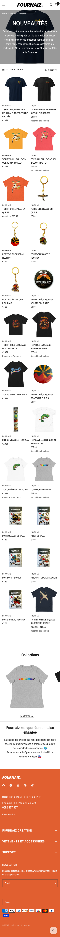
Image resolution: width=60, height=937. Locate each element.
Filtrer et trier (14, 70)
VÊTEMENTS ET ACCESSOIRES (23, 841)
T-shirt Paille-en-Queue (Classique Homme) (43, 621)
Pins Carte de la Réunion (44, 577)
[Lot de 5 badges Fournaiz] (15, 419)
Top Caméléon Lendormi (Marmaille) (43, 441)
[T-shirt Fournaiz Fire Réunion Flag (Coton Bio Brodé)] (15, 89)
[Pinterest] (27, 785)
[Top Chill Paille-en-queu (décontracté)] (44, 138)
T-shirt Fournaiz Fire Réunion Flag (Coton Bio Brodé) (15, 113)
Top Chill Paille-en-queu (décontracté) (43, 161)
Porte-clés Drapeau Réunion (13, 256)
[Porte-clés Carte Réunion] (44, 233)
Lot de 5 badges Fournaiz (15, 440)
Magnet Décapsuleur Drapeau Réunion (42, 396)
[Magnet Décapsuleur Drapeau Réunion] (44, 374)
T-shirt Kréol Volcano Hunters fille (14, 346)
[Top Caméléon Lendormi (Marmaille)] (44, 419)
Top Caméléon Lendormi (15, 489)
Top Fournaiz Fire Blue (14, 394)
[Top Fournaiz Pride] (44, 469)
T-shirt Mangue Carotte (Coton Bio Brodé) (43, 111)
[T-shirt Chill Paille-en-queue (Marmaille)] (15, 138)
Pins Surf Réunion (12, 577)
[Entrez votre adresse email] (55, 883)
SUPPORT (9, 852)
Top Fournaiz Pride (41, 489)
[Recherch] (51, 5)
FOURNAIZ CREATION (17, 830)
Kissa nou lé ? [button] (8, 814)
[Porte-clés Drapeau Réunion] (15, 233)
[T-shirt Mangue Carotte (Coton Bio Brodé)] (44, 89)
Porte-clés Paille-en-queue (42, 210)
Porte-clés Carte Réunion (40, 256)
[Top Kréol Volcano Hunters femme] (44, 324)
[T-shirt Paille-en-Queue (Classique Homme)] (44, 599)
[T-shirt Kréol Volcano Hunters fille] (15, 324)
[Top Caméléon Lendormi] (15, 469)
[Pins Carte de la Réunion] (44, 557)
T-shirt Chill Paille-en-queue (14, 210)
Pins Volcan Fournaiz (13, 535)
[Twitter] (13, 785)
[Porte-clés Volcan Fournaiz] (15, 279)
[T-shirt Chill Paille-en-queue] (15, 188)
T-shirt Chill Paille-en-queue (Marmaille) (14, 161)
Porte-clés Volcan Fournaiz (12, 301)
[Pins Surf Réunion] (15, 557)
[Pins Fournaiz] (44, 515)
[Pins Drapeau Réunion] (15, 599)
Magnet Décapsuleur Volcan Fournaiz (42, 301)
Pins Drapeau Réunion (13, 619)
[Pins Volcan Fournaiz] (15, 515)
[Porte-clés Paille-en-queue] (44, 188)
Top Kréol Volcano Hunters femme (41, 346)
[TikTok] (34, 785)
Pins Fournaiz (38, 535)
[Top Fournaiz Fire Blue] (15, 374)
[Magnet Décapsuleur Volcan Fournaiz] (44, 279)
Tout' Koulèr (27, 715)
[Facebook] (5, 785)
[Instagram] (20, 785)
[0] (56, 5)
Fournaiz (6, 106)
